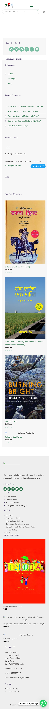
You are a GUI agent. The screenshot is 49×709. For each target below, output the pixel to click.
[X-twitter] (13, 489)
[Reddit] (21, 49)
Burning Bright (11, 421)
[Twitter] (16, 49)
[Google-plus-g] (32, 49)
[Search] (37, 11)
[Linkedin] (17, 489)
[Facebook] (11, 49)
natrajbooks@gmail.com (19, 677)
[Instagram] (9, 489)
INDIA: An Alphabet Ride (12, 606)
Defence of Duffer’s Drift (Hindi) (17, 267)
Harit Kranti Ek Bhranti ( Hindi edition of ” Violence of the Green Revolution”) (24, 343)
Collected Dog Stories (13, 437)
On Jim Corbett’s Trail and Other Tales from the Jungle (24, 624)
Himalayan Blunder (10, 639)
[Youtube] (21, 489)
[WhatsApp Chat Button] (43, 703)
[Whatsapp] (26, 49)
